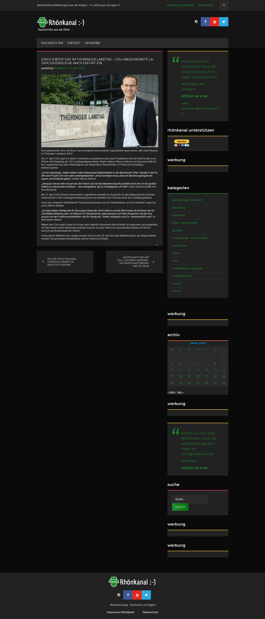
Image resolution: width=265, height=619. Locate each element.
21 (206, 376)
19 (189, 376)
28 (206, 383)
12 (189, 369)
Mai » (180, 392)
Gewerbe (92, 43)
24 (171, 383)
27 (197, 383)
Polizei (176, 253)
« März (171, 392)
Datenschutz (206, 5)
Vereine (176, 283)
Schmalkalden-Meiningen (187, 268)
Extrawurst (178, 215)
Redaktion (60, 68)
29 (215, 383)
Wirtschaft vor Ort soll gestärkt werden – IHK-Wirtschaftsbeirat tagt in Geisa (133, 262)
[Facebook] (205, 21)
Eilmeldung (179, 207)
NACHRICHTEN (52, 43)
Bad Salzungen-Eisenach (187, 200)
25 (180, 383)
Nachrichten (179, 245)
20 (197, 376)
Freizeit (74, 43)
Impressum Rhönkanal (180, 5)
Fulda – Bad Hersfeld (184, 222)
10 (171, 369)
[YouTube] (214, 21)
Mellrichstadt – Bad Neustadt (189, 238)
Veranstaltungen (182, 275)
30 (223, 383)
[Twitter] (223, 21)
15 (215, 369)
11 (180, 369)
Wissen (176, 291)
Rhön (175, 260)
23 (223, 376)
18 (180, 376)
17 (171, 376)
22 (215, 376)
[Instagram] (196, 21)
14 (206, 369)
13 (197, 369)
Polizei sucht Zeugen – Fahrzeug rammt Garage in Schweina (62, 261)
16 (223, 369)
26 (189, 383)
